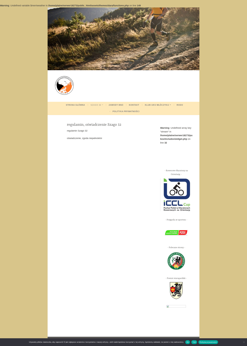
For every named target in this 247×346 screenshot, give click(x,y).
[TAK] (243, 342)
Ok (188, 342)
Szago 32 (96, 105)
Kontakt (134, 105)
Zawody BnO (116, 105)
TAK (194, 342)
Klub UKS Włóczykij (157, 105)
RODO (180, 105)
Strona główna (75, 105)
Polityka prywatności (126, 111)
